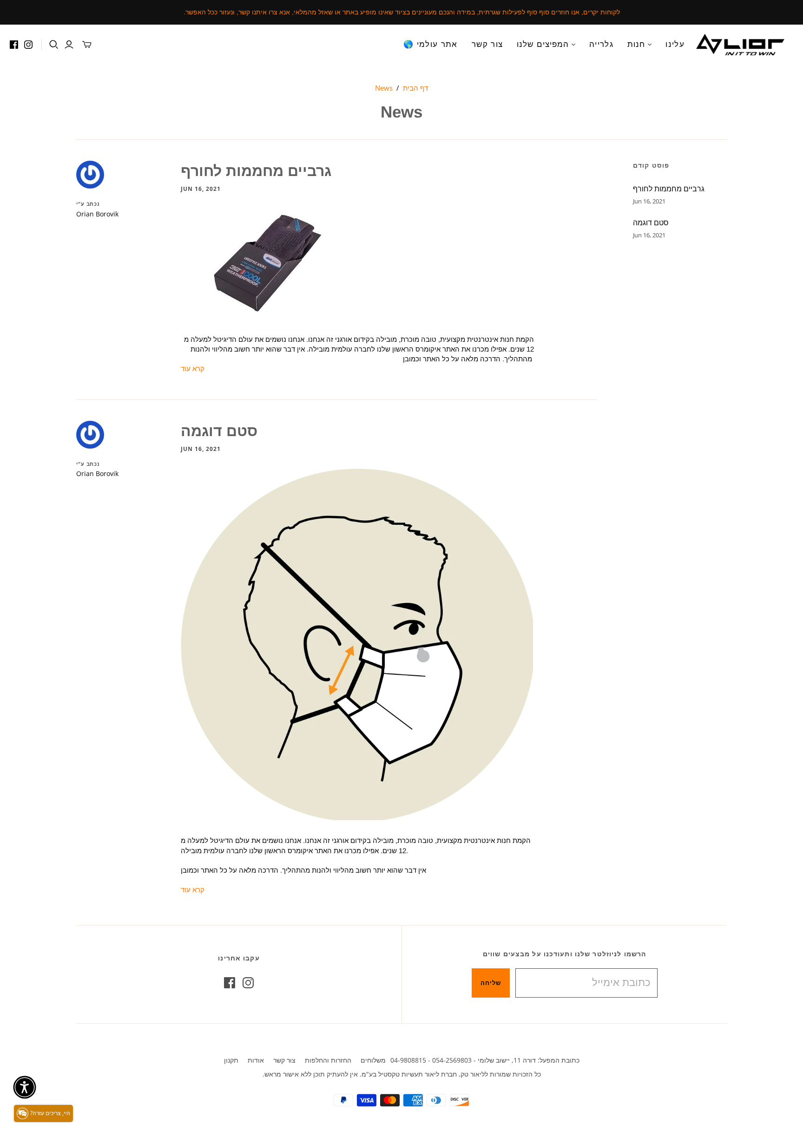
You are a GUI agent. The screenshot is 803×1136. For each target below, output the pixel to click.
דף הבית (415, 87)
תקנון (231, 1060)
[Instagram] (28, 44)
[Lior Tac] (740, 44)
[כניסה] (69, 44)
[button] (24, 1087)
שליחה (490, 983)
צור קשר (487, 44)
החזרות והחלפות (328, 1060)
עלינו (675, 44)
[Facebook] (14, 44)
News (384, 87)
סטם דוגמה (219, 431)
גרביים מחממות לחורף (256, 171)
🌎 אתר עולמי (430, 44)
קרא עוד (192, 368)
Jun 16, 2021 (201, 189)
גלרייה (601, 44)
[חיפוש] (54, 44)
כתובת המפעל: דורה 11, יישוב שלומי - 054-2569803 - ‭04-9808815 (484, 1060)
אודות (256, 1060)
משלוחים (373, 1060)
